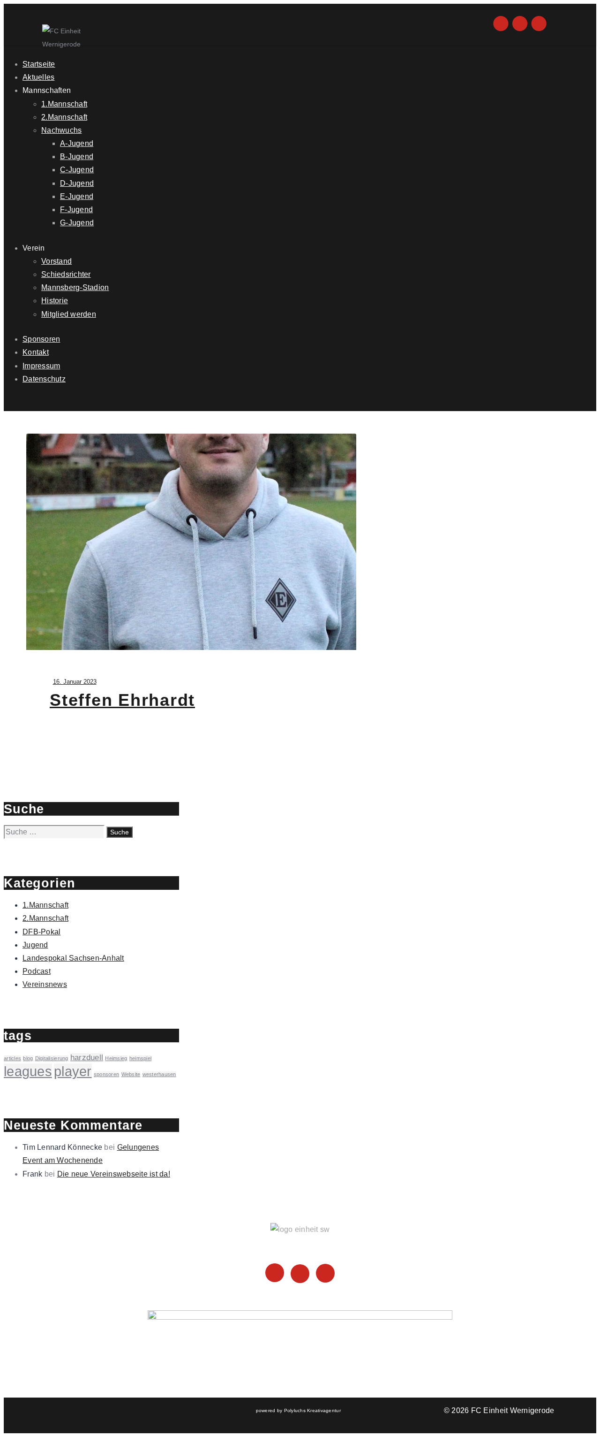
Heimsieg (116, 1058)
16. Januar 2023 (75, 681)
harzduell (86, 1057)
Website (131, 1074)
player (73, 1071)
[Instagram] (274, 1275)
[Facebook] (300, 1275)
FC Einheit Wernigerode (513, 1410)
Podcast (36, 971)
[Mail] (325, 1275)
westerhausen (159, 1074)
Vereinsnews (44, 984)
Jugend (35, 945)
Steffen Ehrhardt (122, 700)
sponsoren (106, 1074)
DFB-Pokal (41, 932)
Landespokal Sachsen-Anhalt (73, 958)
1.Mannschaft (45, 905)
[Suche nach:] (55, 832)
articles (12, 1058)
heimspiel (140, 1058)
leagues (28, 1071)
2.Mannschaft (45, 918)
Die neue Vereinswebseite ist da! (113, 1174)
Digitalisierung (51, 1058)
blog (28, 1058)
